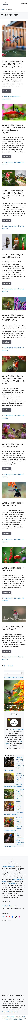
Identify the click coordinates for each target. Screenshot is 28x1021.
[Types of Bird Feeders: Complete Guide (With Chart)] (9, 794)
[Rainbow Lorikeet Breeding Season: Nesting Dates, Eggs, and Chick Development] (9, 806)
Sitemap (16, 1018)
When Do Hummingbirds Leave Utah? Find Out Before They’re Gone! (13, 64)
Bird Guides (16, 96)
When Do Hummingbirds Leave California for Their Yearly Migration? (13, 317)
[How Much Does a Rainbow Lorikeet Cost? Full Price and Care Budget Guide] (9, 822)
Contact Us (6, 1018)
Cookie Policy (22, 1018)
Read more (6, 91)
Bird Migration (8, 96)
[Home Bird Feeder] (5, 3)
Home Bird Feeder (10, 1016)
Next (12, 666)
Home (2, 9)
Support (12, 1018)
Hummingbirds (6, 99)
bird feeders (17, 879)
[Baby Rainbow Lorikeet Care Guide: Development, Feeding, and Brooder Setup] (9, 838)
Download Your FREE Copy (14, 677)
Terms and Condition (17, 1019)
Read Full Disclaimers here (10, 1012)
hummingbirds (12, 883)
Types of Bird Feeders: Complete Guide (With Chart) (20, 794)
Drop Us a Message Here (9, 906)
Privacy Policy (9, 1019)
